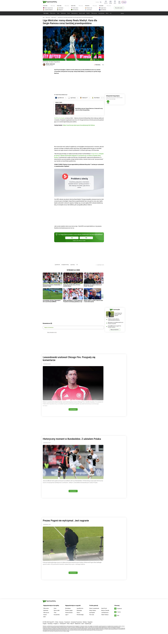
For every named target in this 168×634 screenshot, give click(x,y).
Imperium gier (88, 623)
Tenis (58, 13)
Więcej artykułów (114, 329)
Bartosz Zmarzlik (105, 610)
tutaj (68, 631)
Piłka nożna (52, 13)
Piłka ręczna (94, 13)
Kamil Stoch (104, 608)
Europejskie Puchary (65, 264)
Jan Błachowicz (105, 612)
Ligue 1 (67, 614)
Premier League (69, 610)
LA (110, 13)
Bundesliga (79, 610)
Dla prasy (61, 622)
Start (43, 17)
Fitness (45, 614)
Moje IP (72, 623)
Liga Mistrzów (57, 264)
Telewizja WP (63, 623)
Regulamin (90, 622)
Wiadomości (78, 623)
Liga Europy (72, 264)
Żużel (68, 13)
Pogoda (44, 623)
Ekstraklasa (68, 608)
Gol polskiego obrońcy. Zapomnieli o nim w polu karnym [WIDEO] (52, 301)
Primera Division (69, 612)
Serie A (78, 612)
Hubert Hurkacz (105, 614)
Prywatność (67, 622)
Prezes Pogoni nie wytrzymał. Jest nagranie (118, 314)
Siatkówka (63, 13)
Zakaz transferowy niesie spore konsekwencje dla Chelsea (79, 125)
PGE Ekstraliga (80, 614)
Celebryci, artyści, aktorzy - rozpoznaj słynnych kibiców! (114, 319)
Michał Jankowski (50, 64)
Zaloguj (123, 2)
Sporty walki (82, 13)
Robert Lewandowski (94, 608)
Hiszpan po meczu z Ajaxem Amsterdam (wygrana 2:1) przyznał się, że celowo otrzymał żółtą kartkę (79, 155)
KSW (44, 616)
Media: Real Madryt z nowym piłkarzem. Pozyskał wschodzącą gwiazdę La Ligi (73, 301)
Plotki (68, 623)
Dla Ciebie (46, 13)
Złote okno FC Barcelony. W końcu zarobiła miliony (71, 285)
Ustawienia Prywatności (76, 622)
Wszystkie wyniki (118, 7)
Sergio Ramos (54, 17)
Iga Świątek (92, 612)
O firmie (56, 622)
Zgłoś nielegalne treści (52, 332)
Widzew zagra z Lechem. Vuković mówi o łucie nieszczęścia (93, 301)
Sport (82, 623)
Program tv (56, 623)
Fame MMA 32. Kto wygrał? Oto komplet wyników (114, 326)
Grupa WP (51, 622)
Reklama (85, 622)
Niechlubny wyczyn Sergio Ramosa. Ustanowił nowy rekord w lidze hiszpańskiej (89, 109)
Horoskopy (50, 623)
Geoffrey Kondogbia (59, 118)
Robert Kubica (92, 610)
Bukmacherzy (74, 13)
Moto (107, 13)
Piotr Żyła (91, 614)
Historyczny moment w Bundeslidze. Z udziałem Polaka (52, 285)
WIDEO (88, 13)
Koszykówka (101, 13)
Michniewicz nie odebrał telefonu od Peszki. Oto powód (93, 285)
